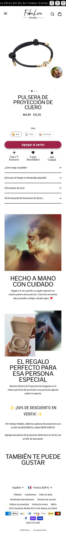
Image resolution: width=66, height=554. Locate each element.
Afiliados (17, 494)
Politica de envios (40, 504)
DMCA (54, 504)
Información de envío (15, 188)
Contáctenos (30, 494)
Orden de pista (45, 494)
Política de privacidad (19, 504)
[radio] (16, 134)
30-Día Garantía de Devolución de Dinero (24, 198)
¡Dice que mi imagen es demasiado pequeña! (26, 177)
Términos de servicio (46, 499)
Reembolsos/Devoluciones (22, 499)
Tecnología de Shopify (39, 530)
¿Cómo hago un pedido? (16, 167)
